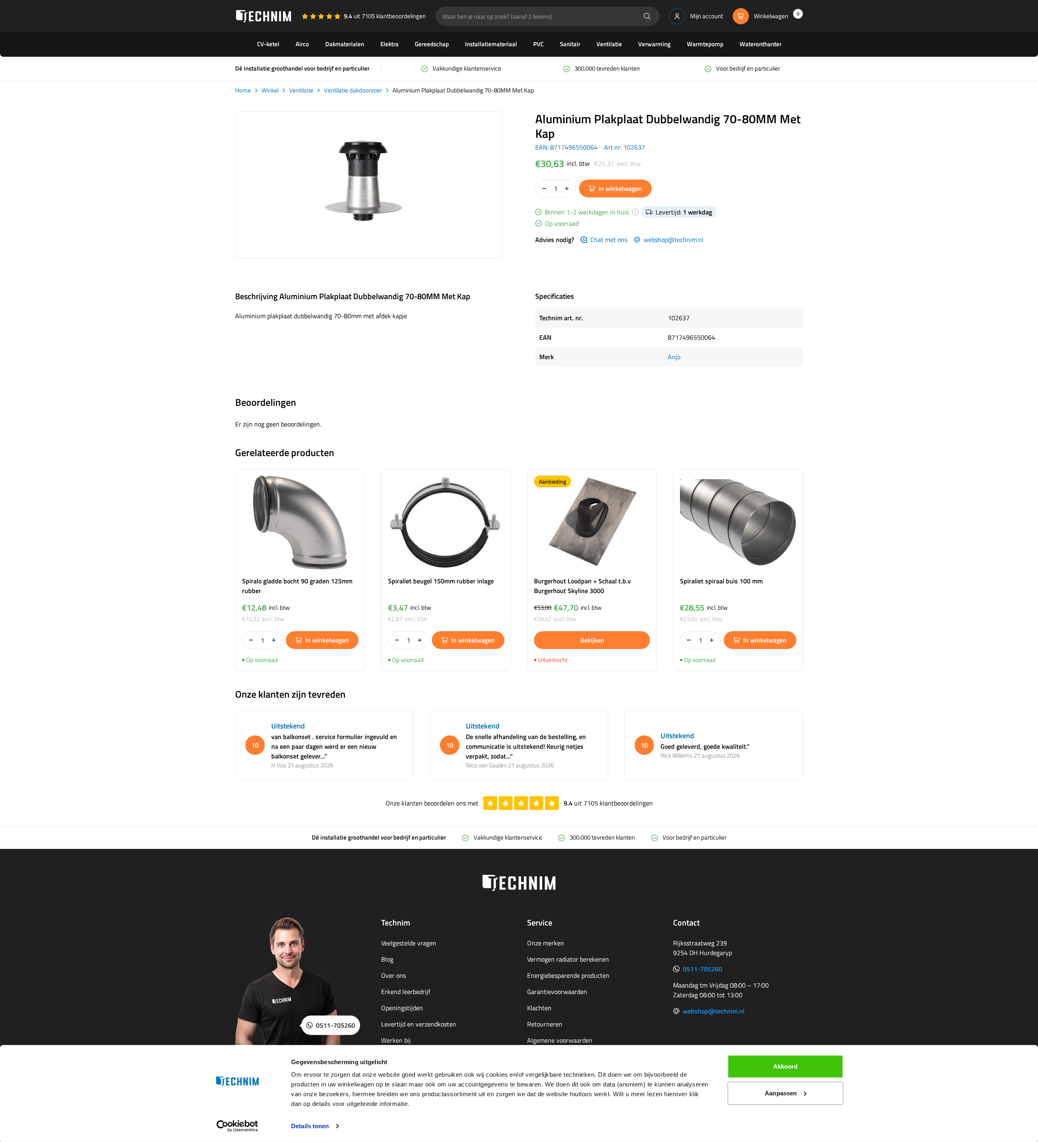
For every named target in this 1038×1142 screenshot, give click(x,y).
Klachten (539, 1008)
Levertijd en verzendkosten (418, 1024)
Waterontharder (760, 44)
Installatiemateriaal (491, 44)
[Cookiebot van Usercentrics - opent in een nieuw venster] (237, 1126)
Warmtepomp (705, 44)
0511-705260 (702, 969)
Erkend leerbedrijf (405, 991)
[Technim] (263, 16)
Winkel (270, 90)
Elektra (389, 44)
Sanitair (570, 44)
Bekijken (592, 640)
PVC (538, 44)
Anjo (674, 357)
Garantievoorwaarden (557, 991)
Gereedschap (432, 44)
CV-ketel (268, 44)
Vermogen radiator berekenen (568, 959)
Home (243, 90)
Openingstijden (402, 1008)
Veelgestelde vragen (408, 943)
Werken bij (396, 1040)
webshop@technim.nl (673, 239)
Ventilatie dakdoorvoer (353, 90)
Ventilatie (609, 44)
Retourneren (544, 1024)
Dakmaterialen (344, 44)
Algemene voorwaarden (559, 1040)
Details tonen (310, 1126)
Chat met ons (608, 239)
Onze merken (545, 943)
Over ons (393, 975)
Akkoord (785, 1066)
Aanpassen (781, 1092)
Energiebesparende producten (568, 975)
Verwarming (654, 44)
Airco (302, 44)
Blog (387, 959)
